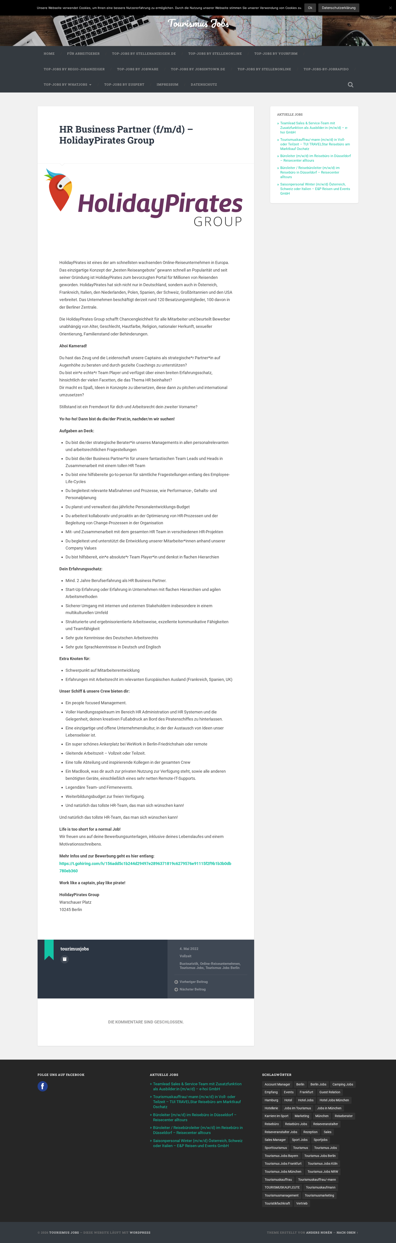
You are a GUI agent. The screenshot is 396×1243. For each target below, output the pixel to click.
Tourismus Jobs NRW (323, 1171)
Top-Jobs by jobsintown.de (198, 69)
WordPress (140, 1232)
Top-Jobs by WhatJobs (65, 84)
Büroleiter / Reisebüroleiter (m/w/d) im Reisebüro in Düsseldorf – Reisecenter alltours (310, 172)
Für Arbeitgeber (83, 54)
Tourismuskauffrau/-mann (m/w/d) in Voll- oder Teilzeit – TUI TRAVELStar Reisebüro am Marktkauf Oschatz (315, 144)
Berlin (300, 1084)
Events (289, 1092)
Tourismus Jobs (198, 23)
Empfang (271, 1092)
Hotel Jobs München (334, 1100)
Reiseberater (344, 1116)
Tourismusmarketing (319, 1195)
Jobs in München (329, 1108)
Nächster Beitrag (193, 989)
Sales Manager (275, 1140)
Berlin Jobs (318, 1084)
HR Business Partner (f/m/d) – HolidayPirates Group (126, 134)
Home (49, 54)
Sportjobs (320, 1140)
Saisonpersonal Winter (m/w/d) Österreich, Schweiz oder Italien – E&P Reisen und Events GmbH (315, 189)
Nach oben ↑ (347, 1232)
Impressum (168, 84)
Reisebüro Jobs (296, 1124)
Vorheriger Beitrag (194, 982)
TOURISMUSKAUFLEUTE (282, 1187)
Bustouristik (189, 964)
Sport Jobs (300, 1140)
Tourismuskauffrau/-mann (317, 1179)
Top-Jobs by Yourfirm (276, 54)
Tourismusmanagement (282, 1195)
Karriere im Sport (277, 1116)
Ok (310, 8)
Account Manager (277, 1084)
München (322, 1116)
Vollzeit (185, 956)
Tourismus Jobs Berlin (222, 968)
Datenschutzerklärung (339, 8)
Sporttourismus (276, 1148)
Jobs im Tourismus (297, 1108)
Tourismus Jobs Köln (323, 1163)
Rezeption (310, 1132)
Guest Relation (329, 1092)
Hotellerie (271, 1108)
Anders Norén (319, 1232)
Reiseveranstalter (325, 1124)
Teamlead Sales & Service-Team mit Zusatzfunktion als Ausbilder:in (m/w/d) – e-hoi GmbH (314, 127)
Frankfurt (306, 1092)
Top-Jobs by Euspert (124, 84)
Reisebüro (272, 1124)
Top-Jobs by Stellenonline (215, 54)
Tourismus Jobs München (283, 1171)
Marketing (302, 1116)
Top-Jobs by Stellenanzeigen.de (144, 54)
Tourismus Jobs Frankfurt (283, 1163)
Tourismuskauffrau (278, 1179)
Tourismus (300, 1148)
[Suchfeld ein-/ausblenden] (350, 84)
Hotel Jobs (306, 1100)
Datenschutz (204, 84)
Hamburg (271, 1100)
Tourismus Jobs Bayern (281, 1156)
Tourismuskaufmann (321, 1187)
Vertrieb (302, 1203)
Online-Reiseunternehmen (220, 964)
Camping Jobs (343, 1084)
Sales (327, 1132)
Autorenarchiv (64, 959)
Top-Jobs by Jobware (138, 69)
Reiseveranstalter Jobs (281, 1132)
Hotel (288, 1100)
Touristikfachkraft (277, 1203)
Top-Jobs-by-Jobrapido (326, 69)
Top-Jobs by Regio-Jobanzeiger (74, 69)
